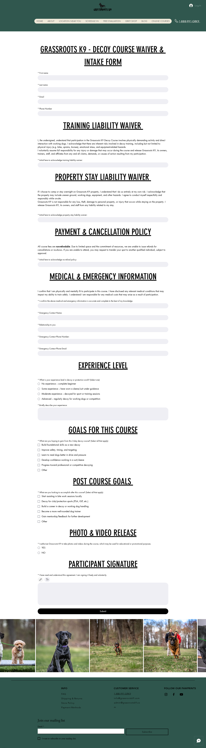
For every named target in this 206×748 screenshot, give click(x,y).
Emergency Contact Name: (50, 313)
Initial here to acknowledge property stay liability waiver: (62, 215)
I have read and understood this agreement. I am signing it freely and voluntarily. (72, 575)
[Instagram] (166, 694)
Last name (43, 85)
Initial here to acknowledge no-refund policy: (57, 259)
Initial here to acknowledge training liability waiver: (60, 160)
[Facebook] (174, 694)
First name (43, 73)
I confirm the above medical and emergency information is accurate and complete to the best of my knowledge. (85, 301)
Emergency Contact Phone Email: (52, 348)
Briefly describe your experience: (52, 405)
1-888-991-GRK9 (189, 21)
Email (41, 97)
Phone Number (45, 108)
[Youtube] (181, 694)
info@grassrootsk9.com (127, 698)
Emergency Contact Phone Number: (53, 336)
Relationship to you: (47, 325)
